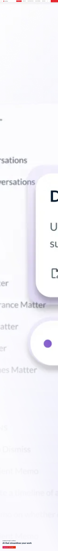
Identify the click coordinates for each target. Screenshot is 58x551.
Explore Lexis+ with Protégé (8, 547)
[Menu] (1, 1)
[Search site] (47, 1)
